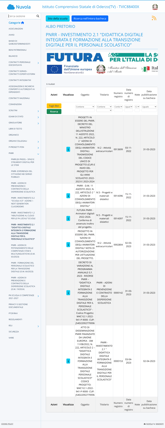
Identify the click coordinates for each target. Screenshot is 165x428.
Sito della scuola (58, 18)
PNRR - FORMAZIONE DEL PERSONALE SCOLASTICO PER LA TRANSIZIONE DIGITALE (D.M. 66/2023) (22, 267)
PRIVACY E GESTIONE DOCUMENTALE (18, 306)
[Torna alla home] (22, 22)
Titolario (104, 94)
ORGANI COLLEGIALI (18, 141)
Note (137, 94)
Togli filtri (54, 105)
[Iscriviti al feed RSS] (154, 19)
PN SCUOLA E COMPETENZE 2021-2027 (21, 297)
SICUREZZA (14, 331)
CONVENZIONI (15, 104)
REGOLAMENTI (15, 319)
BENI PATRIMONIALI (17, 50)
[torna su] (158, 418)
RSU (10, 325)
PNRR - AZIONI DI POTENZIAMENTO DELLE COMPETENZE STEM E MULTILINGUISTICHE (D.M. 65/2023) (23, 251)
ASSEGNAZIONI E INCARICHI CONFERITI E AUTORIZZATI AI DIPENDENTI (22, 89)
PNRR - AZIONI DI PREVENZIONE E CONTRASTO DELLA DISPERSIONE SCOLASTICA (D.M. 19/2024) (23, 283)
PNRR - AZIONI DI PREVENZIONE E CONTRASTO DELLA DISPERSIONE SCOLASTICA (23, 187)
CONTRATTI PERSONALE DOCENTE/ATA (19, 63)
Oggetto (85, 94)
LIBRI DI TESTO (15, 128)
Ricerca (54, 111)
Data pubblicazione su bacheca (149, 95)
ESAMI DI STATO (16, 116)
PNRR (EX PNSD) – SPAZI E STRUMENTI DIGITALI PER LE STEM (22, 162)
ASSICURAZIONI (16, 28)
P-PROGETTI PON (16, 147)
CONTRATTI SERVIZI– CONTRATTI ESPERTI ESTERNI (22, 72)
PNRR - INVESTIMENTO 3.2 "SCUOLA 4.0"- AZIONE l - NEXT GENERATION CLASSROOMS (23, 202)
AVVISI (11, 34)
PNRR (11, 153)
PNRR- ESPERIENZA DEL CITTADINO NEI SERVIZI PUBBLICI (21, 174)
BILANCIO (13, 56)
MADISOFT (160, 424)
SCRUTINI (13, 110)
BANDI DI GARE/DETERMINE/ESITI (19, 42)
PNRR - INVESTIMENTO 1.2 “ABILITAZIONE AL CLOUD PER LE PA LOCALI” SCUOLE (23, 215)
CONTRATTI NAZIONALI (19, 98)
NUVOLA (149, 424)
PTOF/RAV (13, 313)
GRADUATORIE (15, 122)
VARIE (11, 337)
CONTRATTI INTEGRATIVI (20, 80)
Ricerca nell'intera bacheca (90, 18)
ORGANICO (14, 134)
